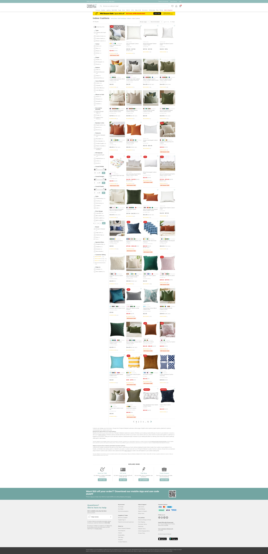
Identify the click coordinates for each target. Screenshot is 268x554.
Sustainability (121, 535)
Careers (120, 533)
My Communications (123, 511)
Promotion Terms (142, 524)
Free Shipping (141, 522)
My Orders (120, 509)
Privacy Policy (98, 528)
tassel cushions (102, 434)
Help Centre (141, 506)
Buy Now (123, 480)
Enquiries (120, 539)
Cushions (129, 18)
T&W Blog (120, 537)
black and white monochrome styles (159, 441)
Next (173, 21)
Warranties (140, 526)
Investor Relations (122, 541)
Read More (164, 480)
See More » (96, 239)
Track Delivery (173, 1)
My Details (120, 506)
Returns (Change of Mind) (144, 519)
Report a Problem (142, 511)
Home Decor (114, 18)
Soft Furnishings (122, 18)
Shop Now (102, 480)
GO (103, 173)
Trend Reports (121, 530)
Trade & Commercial (163, 1)
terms (129, 496)
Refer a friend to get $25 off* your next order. (100, 1)
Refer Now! (111, 1)
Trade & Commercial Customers (126, 522)
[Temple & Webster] (92, 6)
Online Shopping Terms (144, 531)
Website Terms (142, 528)
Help (180, 1)
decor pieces (128, 450)
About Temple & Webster (124, 528)
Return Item (141, 513)
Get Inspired (144, 480)
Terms (108, 525)
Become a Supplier (122, 517)
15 (148, 422)
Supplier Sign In (122, 519)
